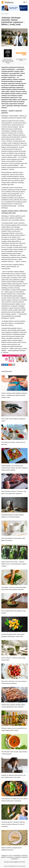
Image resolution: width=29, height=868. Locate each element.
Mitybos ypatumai (5, 13)
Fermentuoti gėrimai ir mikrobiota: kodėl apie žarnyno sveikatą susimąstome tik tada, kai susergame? (13, 824)
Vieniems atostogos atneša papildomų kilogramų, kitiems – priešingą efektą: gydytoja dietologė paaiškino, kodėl (14, 395)
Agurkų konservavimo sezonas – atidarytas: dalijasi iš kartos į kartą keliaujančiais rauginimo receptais (14, 564)
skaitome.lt (3, 857)
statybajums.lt (4, 855)
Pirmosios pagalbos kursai (15, 861)
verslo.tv (11, 855)
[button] (24, 2)
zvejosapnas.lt (18, 857)
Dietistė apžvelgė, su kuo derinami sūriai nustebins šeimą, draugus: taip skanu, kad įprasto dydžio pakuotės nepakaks (14, 468)
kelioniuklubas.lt (17, 855)
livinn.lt (23, 861)
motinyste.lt (24, 857)
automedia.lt (24, 855)
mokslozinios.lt (10, 857)
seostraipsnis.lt (14, 858)
